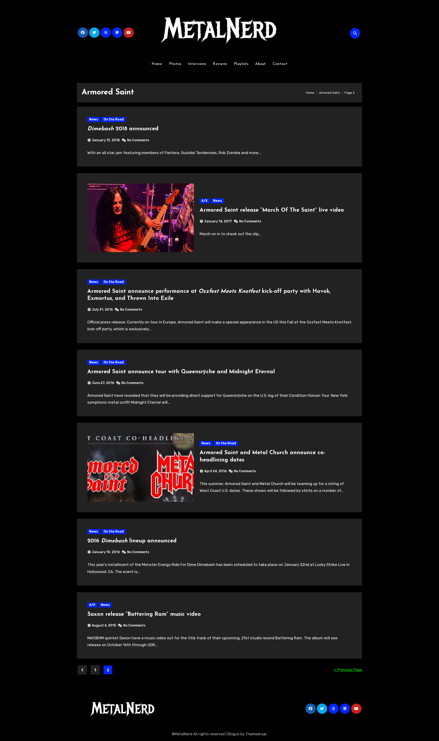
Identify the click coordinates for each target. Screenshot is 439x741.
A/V (204, 201)
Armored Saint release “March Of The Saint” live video (272, 210)
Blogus (233, 734)
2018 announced (122, 129)
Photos (175, 64)
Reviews (220, 64)
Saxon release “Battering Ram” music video (144, 614)
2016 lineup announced (132, 541)
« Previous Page (348, 670)
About (260, 64)
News (93, 119)
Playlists (241, 64)
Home (157, 64)
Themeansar (256, 734)
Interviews (197, 64)
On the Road (114, 119)
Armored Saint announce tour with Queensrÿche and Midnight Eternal (181, 372)
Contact (280, 64)
